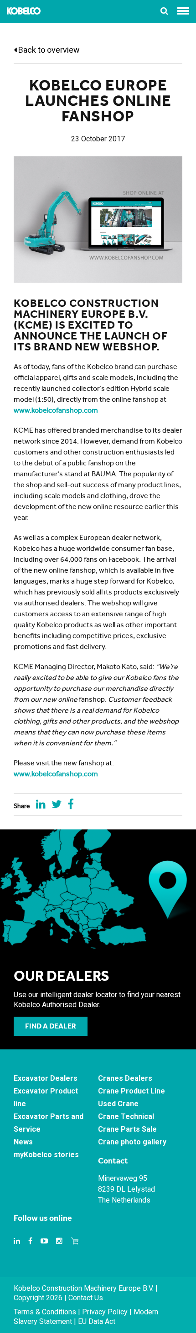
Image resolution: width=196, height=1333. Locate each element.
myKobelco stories (46, 1154)
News (23, 1142)
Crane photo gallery (132, 1142)
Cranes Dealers (125, 1078)
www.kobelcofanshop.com (56, 410)
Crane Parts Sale (127, 1129)
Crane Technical (126, 1116)
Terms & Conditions (45, 1312)
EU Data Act (96, 1321)
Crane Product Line (131, 1091)
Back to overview (48, 50)
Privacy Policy (105, 1312)
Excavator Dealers (45, 1078)
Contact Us (85, 1297)
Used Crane (118, 1103)
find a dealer (50, 1026)
